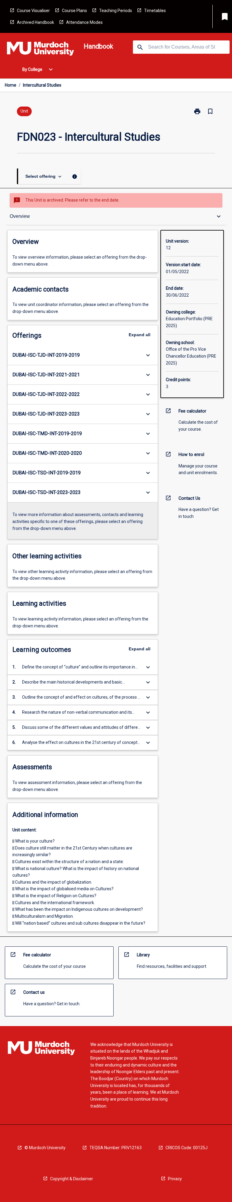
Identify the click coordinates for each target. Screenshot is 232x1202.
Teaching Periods (115, 10)
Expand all (139, 334)
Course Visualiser (33, 10)
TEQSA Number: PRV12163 (115, 1147)
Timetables (155, 10)
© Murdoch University (45, 1147)
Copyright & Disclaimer (71, 1178)
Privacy (175, 1178)
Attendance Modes (84, 22)
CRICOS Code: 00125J (187, 1147)
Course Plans (74, 10)
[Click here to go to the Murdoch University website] (40, 50)
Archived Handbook (35, 22)
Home (10, 85)
